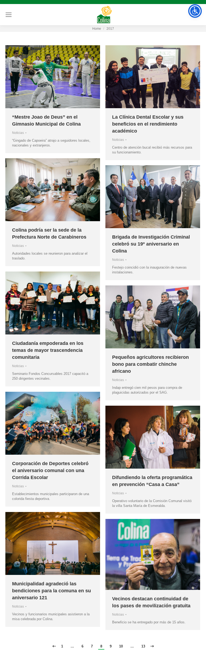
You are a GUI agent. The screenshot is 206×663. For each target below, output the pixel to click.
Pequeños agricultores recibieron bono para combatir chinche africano (150, 364)
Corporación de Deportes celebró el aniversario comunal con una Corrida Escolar (50, 470)
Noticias (18, 133)
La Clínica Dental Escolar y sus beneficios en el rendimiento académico (147, 124)
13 (143, 646)
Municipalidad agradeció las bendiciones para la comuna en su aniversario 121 (51, 590)
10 (121, 646)
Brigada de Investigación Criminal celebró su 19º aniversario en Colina (151, 244)
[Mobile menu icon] (8, 15)
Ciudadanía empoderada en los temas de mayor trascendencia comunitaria (47, 350)
